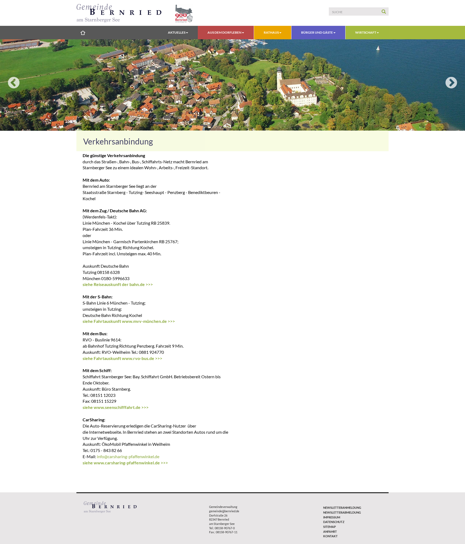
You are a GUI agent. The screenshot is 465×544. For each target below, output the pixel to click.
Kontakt (330, 536)
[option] (232, 85)
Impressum (331, 517)
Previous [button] (14, 83)
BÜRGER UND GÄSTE (317, 32)
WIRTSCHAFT (366, 32)
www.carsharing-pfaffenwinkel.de (127, 462)
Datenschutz (333, 522)
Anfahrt (330, 531)
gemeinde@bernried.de (224, 511)
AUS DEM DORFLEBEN (224, 32)
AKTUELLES (177, 32)
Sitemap (329, 526)
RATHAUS (271, 32)
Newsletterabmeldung (342, 512)
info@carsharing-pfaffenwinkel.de (128, 456)
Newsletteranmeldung (342, 507)
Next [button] (451, 83)
